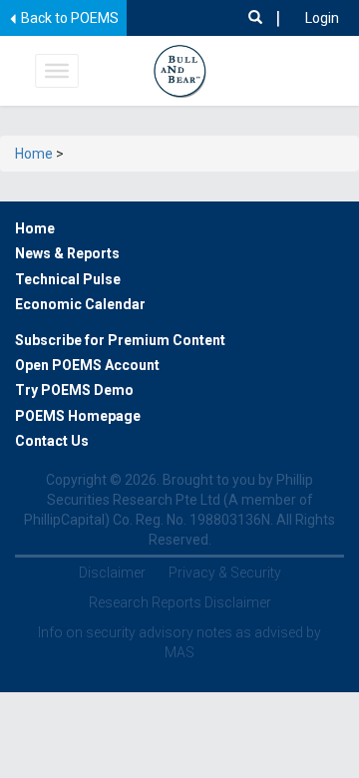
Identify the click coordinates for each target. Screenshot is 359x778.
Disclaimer (112, 573)
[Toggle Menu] (56, 71)
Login (322, 18)
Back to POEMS (68, 18)
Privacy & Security (225, 573)
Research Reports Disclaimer (180, 602)
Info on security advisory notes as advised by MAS (179, 642)
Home (34, 154)
